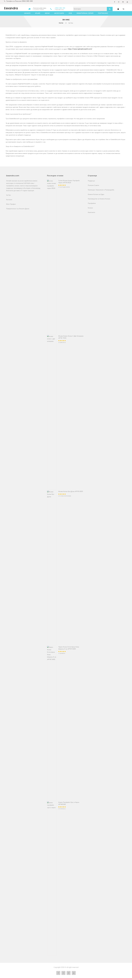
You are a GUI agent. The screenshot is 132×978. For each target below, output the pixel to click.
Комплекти (91, 212)
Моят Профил (11, 204)
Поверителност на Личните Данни (17, 209)
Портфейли (92, 203)
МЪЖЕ (37, 13)
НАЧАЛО (27, 13)
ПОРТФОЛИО (103, 13)
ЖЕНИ (47, 13)
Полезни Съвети (93, 185)
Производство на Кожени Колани (99, 199)
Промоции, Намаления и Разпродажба (101, 190)
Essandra (11, 8)
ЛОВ (70, 13)
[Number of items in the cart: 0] (123, 9)
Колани (90, 208)
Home (61, 23)
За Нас (8, 195)
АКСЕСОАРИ (59, 13)
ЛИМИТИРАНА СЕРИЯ (85, 13)
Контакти (9, 199)
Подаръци (91, 181)
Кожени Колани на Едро (96, 194)
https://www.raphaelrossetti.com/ (80, 49)
